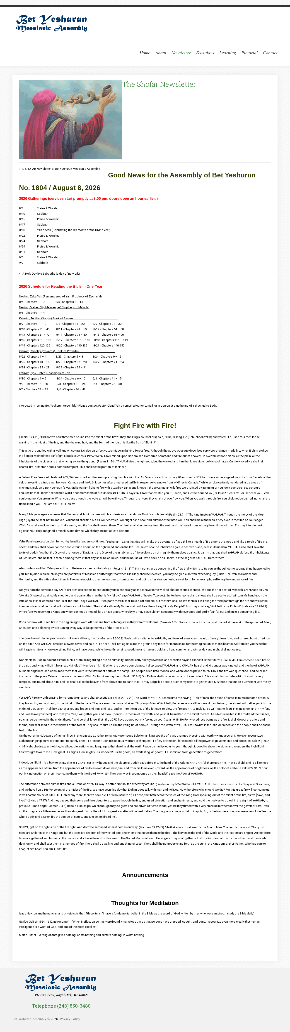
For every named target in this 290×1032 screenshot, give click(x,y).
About (160, 52)
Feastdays (205, 52)
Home (145, 52)
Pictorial (249, 52)
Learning (227, 52)
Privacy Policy (70, 1018)
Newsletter (181, 52)
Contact (270, 52)
